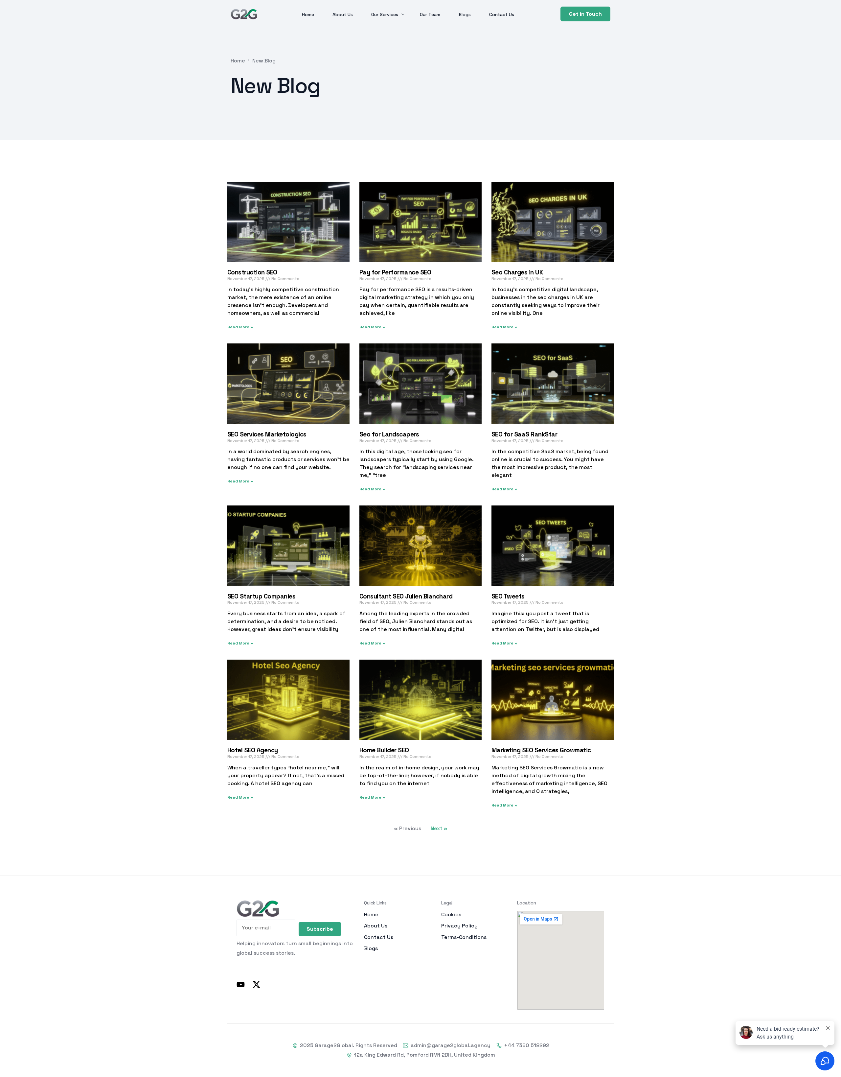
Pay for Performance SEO (395, 272)
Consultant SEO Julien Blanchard (405, 596)
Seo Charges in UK (517, 272)
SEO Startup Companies (261, 596)
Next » (439, 828)
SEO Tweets (508, 596)
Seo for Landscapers (389, 434)
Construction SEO (252, 272)
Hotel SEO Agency (252, 750)
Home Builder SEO (384, 750)
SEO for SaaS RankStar (524, 434)
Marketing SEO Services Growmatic (541, 750)
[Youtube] (241, 984)
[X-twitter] (256, 984)
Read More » (240, 327)
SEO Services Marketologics (267, 434)
